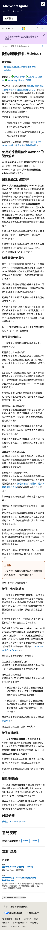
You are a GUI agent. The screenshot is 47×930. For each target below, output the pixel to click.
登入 (43, 28)
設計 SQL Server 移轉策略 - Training (17, 867)
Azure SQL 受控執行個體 (19, 80)
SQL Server (22, 46)
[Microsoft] (23, 28)
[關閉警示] (43, 4)
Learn (5, 46)
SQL (12, 46)
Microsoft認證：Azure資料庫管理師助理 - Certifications (19, 879)
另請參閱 (7, 70)
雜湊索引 (6, 720)
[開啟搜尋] (37, 28)
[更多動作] (42, 46)
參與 (36, 919)
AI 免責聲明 (7, 919)
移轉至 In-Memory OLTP (14, 821)
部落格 (26, 919)
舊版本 (17, 919)
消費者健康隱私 (19, 922)
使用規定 (34, 922)
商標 (4, 926)
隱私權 (5, 922)
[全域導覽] (2, 28)
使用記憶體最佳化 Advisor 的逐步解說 (20, 67)
